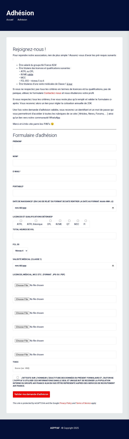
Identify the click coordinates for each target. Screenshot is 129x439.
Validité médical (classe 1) (27, 259)
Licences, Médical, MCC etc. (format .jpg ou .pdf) (39, 274)
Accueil (9, 19)
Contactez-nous (52, 93)
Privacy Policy (65, 403)
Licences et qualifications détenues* (33, 217)
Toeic (16, 362)
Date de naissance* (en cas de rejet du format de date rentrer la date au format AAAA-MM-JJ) (63, 201)
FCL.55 (16, 244)
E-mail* (16, 171)
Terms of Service (83, 403)
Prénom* (17, 141)
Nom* (15, 156)
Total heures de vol (23, 229)
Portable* (18, 186)
